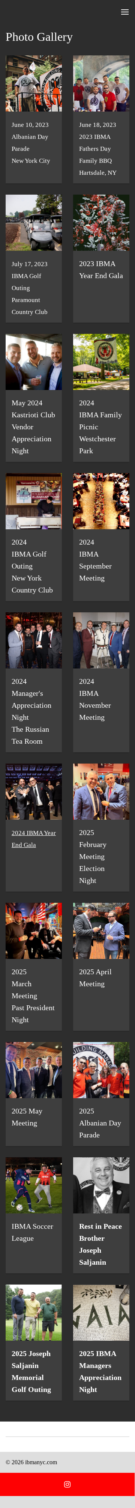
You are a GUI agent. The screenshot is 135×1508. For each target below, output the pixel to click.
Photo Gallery (39, 36)
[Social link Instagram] (67, 1484)
